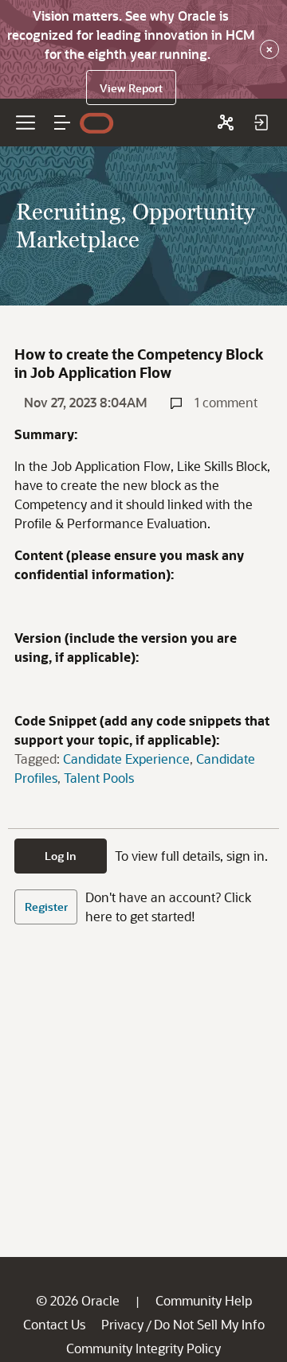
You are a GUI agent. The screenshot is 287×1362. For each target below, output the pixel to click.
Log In (61, 855)
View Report (131, 87)
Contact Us (54, 1324)
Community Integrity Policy (143, 1348)
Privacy (122, 1324)
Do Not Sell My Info (209, 1324)
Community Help (203, 1300)
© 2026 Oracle (78, 1300)
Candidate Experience (126, 758)
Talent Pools (99, 777)
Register (46, 906)
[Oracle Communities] (225, 122)
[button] (62, 122)
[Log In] (260, 122)
